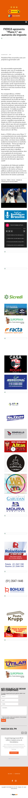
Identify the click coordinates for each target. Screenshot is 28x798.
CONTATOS (17, 773)
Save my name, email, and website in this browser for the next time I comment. (13, 717)
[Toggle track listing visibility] (24, 231)
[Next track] (9, 231)
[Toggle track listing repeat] (12, 231)
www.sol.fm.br (14, 788)
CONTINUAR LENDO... (14, 752)
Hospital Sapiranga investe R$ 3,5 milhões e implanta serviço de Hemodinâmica (14, 740)
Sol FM (10, 54)
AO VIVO (10, 773)
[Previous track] (7, 231)
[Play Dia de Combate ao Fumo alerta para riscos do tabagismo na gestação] (7, 225)
